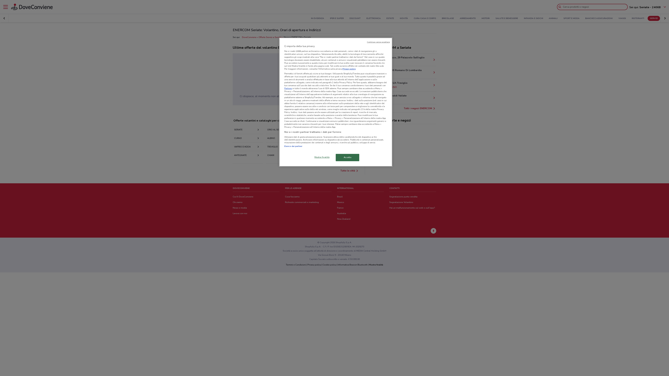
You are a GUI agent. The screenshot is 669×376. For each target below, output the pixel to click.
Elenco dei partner (293, 146)
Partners (288, 88)
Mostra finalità (322, 157)
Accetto (347, 157)
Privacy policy (349, 69)
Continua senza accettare (378, 42)
